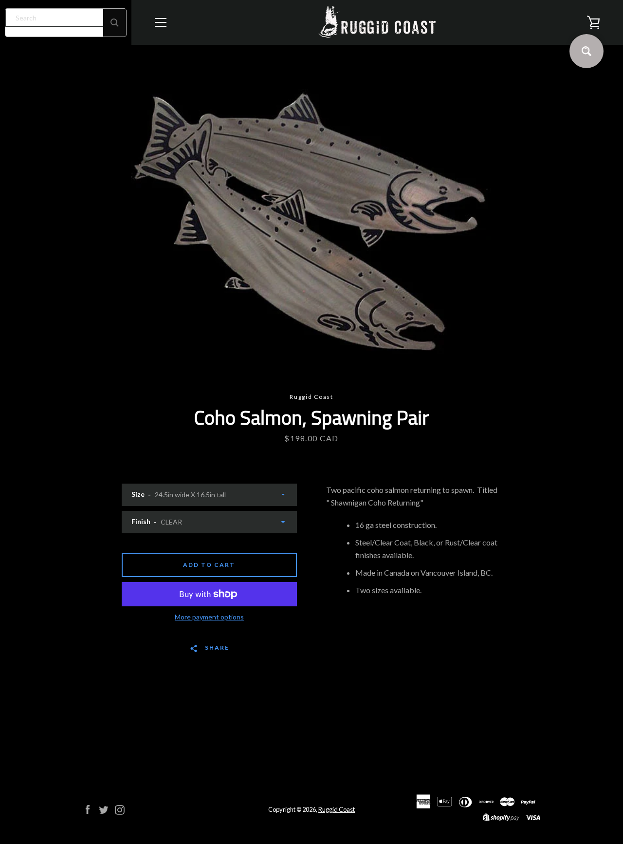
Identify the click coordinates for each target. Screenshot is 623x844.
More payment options (209, 617)
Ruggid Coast (336, 809)
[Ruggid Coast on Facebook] (87, 808)
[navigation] (160, 22)
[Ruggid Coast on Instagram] (120, 808)
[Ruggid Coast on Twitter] (104, 808)
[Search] (114, 23)
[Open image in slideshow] (312, 219)
